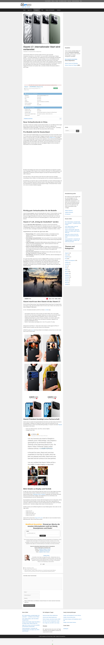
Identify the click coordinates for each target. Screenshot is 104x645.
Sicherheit (67, 277)
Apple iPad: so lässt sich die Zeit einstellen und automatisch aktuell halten (72, 236)
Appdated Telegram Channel (44, 549)
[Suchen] (77, 131)
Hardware (58, 10)
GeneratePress (62, 636)
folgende (60, 424)
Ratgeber (67, 273)
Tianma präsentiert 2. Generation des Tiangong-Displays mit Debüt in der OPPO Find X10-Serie (72, 240)
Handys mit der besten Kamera (69, 622)
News (25, 567)
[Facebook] (40, 564)
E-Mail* (27, 531)
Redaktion (67, 275)
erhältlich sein (52, 137)
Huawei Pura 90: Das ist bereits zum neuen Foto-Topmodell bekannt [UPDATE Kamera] (39, 571)
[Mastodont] (43, 564)
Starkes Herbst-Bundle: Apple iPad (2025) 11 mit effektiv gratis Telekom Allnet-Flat (72, 231)
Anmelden (43, 535)
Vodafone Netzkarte (69, 212)
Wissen (66, 282)
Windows (67, 280)
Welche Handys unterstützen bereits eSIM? (51, 619)
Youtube (66, 284)
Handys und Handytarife (50, 10)
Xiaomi (32, 567)
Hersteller (67, 264)
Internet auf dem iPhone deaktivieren (50, 615)
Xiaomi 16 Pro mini (39, 517)
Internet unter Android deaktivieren (50, 617)
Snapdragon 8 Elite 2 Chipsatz (39, 494)
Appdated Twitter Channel (44, 551)
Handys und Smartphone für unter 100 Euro (72, 615)
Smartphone (36, 10)
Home (24, 10)
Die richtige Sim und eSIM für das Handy (51, 622)
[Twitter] (42, 564)
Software (67, 278)
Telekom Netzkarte (69, 210)
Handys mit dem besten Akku (69, 617)
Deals (66, 254)
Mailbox (66, 269)
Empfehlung (67, 256)
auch (33, 330)
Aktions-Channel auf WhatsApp (71, 63)
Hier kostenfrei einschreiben (71, 59)
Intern (66, 266)
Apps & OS (30, 10)
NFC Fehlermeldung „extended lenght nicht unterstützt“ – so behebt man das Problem (73, 223)
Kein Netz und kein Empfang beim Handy (51, 620)
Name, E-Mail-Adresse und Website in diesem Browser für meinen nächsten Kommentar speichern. (42, 601)
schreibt (46, 309)
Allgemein (67, 253)
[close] (52, 640)
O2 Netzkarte (67, 214)
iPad (66, 267)
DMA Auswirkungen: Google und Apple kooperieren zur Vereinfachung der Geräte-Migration (40, 570)
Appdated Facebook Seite (45, 550)
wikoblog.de (65, 628)
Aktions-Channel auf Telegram (71, 65)
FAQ (42, 10)
